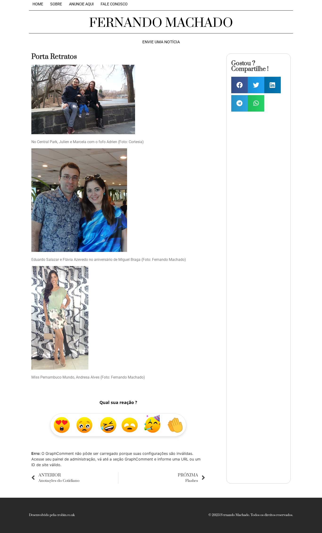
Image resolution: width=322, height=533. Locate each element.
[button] (239, 85)
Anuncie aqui (81, 4)
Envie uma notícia (161, 42)
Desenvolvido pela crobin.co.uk (52, 515)
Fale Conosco (114, 4)
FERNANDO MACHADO (161, 23)
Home (38, 4)
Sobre (56, 4)
